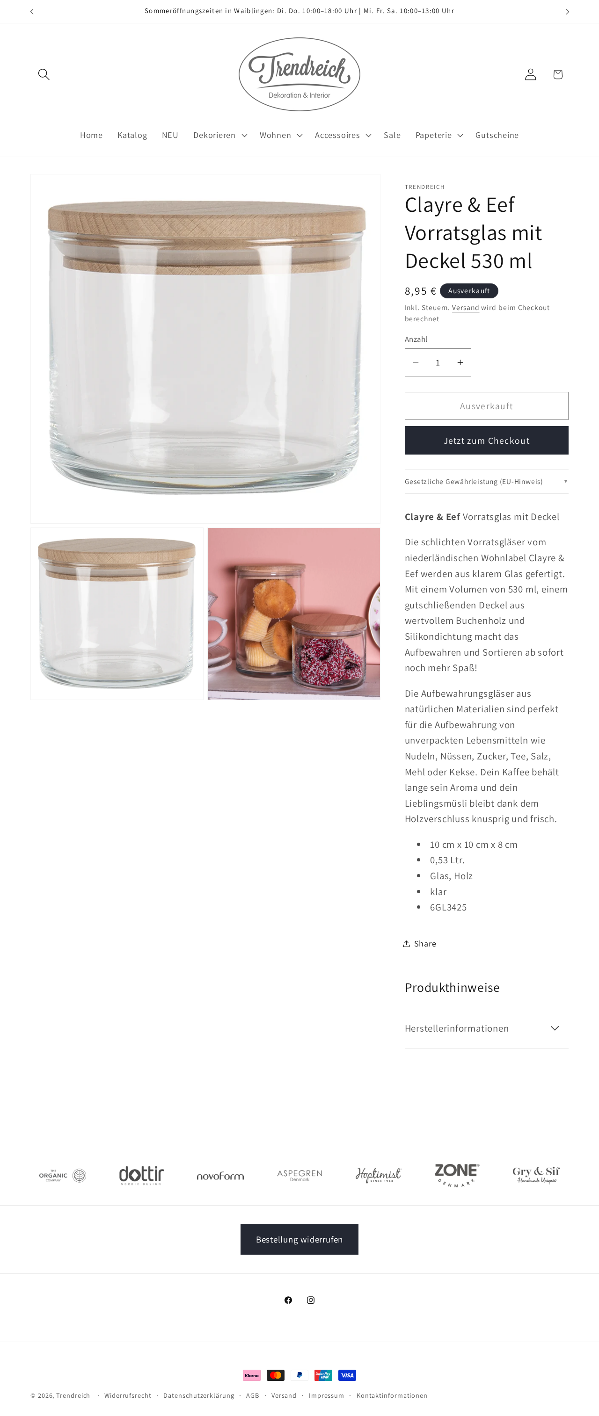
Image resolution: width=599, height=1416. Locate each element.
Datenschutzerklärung (198, 1395)
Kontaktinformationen (392, 1395)
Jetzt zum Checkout (487, 440)
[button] (43, 74)
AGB (252, 1395)
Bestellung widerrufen (299, 1239)
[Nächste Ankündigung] (567, 11)
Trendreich (73, 1395)
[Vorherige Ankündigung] (32, 11)
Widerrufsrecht (128, 1395)
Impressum (326, 1395)
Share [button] (425, 943)
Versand (465, 307)
